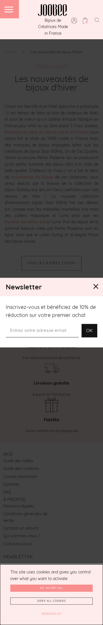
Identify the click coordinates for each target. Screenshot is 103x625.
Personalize (52, 614)
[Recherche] (97, 20)
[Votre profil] (74, 20)
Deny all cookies (51, 601)
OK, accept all (51, 588)
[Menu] (9, 9)
